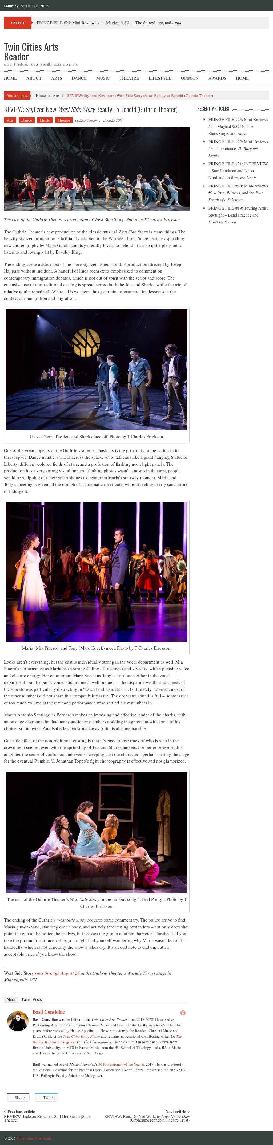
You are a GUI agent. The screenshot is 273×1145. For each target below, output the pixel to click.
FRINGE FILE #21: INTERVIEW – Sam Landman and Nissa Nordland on (238, 170)
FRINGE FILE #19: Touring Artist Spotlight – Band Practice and (238, 215)
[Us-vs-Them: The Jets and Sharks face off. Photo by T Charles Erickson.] (96, 369)
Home (10, 78)
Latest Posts (32, 1000)
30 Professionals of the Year (119, 1064)
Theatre (129, 78)
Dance (79, 78)
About (34, 78)
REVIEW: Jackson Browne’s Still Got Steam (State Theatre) (47, 1119)
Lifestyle (160, 78)
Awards (217, 78)
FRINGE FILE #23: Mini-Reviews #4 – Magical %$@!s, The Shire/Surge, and (238, 126)
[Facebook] (183, 1013)
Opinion (190, 78)
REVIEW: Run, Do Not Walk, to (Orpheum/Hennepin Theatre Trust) (147, 1119)
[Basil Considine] (18, 1021)
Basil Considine (89, 120)
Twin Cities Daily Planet (81, 1036)
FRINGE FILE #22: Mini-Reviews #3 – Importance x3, (238, 148)
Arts (56, 78)
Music (103, 78)
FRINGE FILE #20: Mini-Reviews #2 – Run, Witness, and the (238, 192)
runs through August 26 (57, 973)
